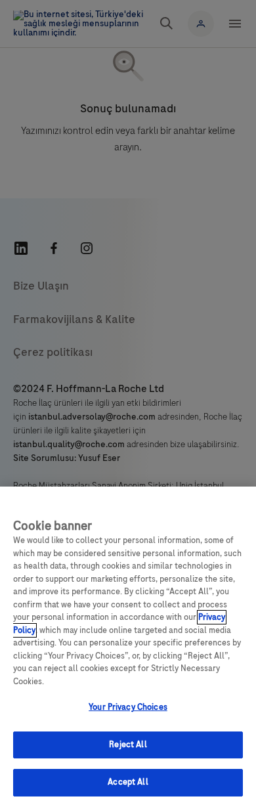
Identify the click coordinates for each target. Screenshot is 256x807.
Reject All (127, 745)
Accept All (128, 782)
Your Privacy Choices (128, 707)
